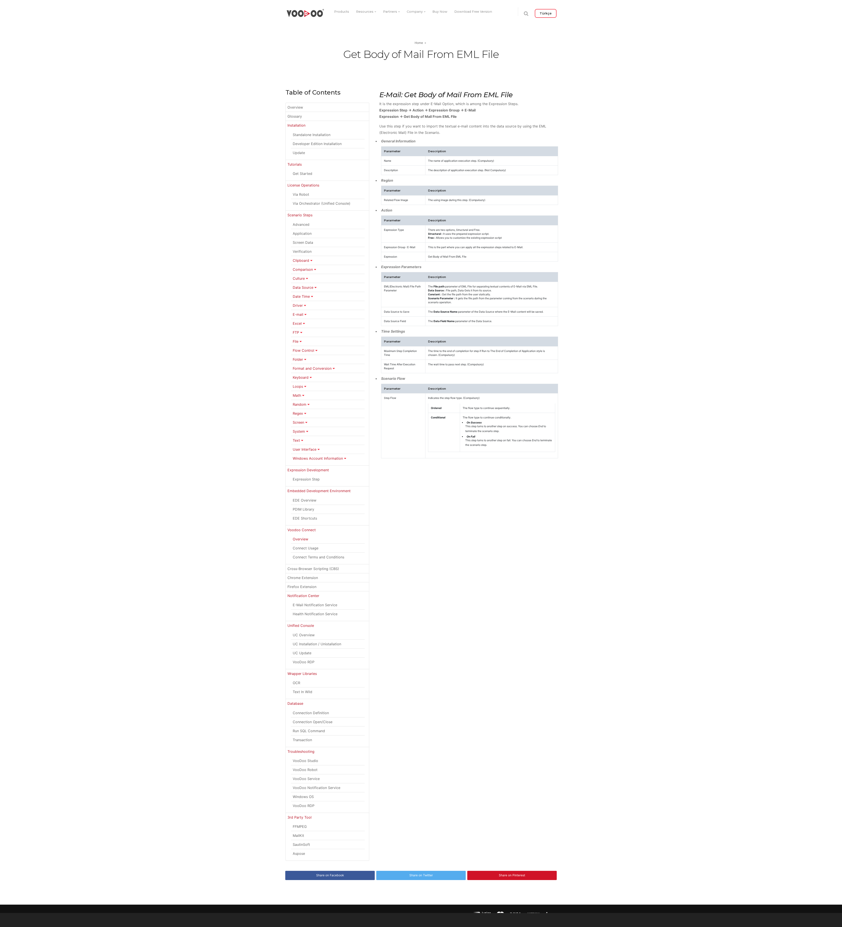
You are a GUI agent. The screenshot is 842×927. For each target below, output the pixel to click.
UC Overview (304, 635)
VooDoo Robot (305, 769)
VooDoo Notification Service (316, 787)
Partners (390, 12)
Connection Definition (311, 713)
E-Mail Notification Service (315, 605)
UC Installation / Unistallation (317, 644)
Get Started (302, 173)
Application (302, 233)
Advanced (301, 224)
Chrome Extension (302, 578)
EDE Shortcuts (305, 518)
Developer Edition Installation (317, 144)
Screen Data (303, 242)
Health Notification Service (315, 614)
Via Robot (301, 194)
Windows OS (303, 796)
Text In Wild (302, 692)
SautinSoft (301, 844)
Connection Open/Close (312, 722)
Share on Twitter (421, 875)
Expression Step (306, 479)
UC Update (302, 653)
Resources (364, 12)
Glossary (294, 116)
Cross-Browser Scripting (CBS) (313, 569)
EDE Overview (304, 500)
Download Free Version (473, 12)
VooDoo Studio (305, 760)
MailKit (298, 835)
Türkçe (546, 13)
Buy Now (439, 12)
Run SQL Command (309, 731)
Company (415, 12)
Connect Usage (305, 548)
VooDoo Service (306, 778)
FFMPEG (300, 826)
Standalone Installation (311, 135)
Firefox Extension (301, 587)
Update (299, 153)
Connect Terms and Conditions (318, 557)
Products (341, 12)
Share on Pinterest (512, 875)
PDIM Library (303, 509)
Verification (302, 251)
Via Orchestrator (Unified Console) (321, 203)
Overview (295, 107)
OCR (296, 683)
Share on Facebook (330, 875)
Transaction (302, 740)
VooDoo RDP (303, 662)
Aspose (299, 853)
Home (419, 43)
